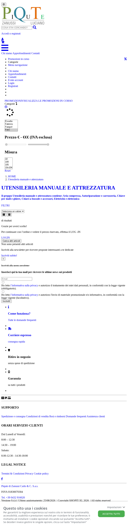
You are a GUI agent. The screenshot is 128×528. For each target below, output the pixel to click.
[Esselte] (11, 121)
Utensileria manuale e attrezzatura (25, 179)
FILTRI (5, 205)
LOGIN (5, 237)
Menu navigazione (18, 65)
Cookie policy (41, 473)
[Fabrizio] (11, 124)
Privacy (29, 473)
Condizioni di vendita (37, 416)
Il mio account (15, 80)
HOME (12, 176)
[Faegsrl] (11, 127)
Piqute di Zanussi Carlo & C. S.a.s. (19, 486)
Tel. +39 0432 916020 (13, 497)
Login (11, 83)
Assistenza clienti (96, 416)
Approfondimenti (21, 53)
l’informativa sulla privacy (24, 285)
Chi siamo (6, 53)
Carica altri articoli (11, 241)
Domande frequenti (76, 416)
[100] (8, 162)
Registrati (13, 86)
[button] (64, 36)
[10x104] (8, 167)
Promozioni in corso (18, 59)
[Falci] (11, 129)
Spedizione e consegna (13, 416)
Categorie (10, 103)
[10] (8, 159)
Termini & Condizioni (12, 473)
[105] (8, 164)
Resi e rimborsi (57, 416)
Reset (7, 170)
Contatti (35, 53)
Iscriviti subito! (9, 255)
